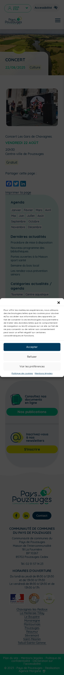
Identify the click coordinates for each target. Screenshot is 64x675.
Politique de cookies (22, 373)
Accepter (32, 347)
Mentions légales (43, 373)
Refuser (32, 356)
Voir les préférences (32, 366)
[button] (58, 302)
